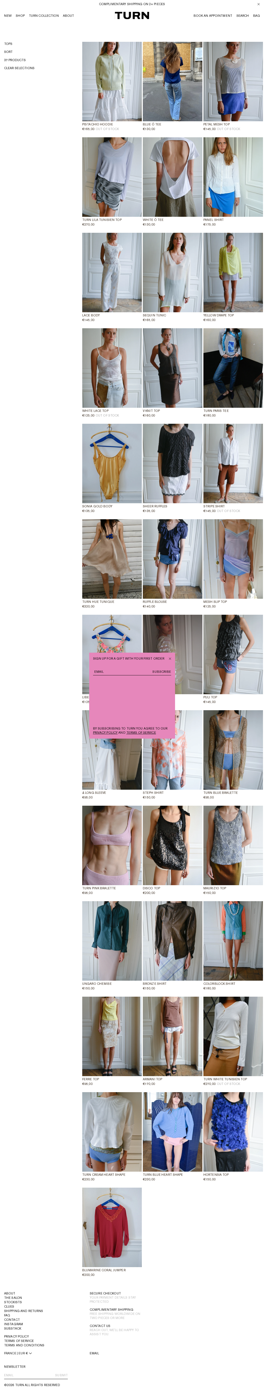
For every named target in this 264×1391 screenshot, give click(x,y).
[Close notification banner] (258, 4)
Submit (61, 1375)
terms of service (141, 733)
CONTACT (12, 1320)
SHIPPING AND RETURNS (23, 1311)
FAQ (7, 1315)
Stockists (13, 1302)
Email (94, 1353)
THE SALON (13, 1298)
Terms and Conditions (24, 1345)
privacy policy (105, 733)
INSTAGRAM (13, 1324)
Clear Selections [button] (19, 68)
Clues (9, 1307)
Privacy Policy (16, 1336)
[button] (256, 16)
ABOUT (9, 1293)
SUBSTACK (12, 1328)
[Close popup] (170, 658)
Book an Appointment (213, 16)
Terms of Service (19, 1341)
